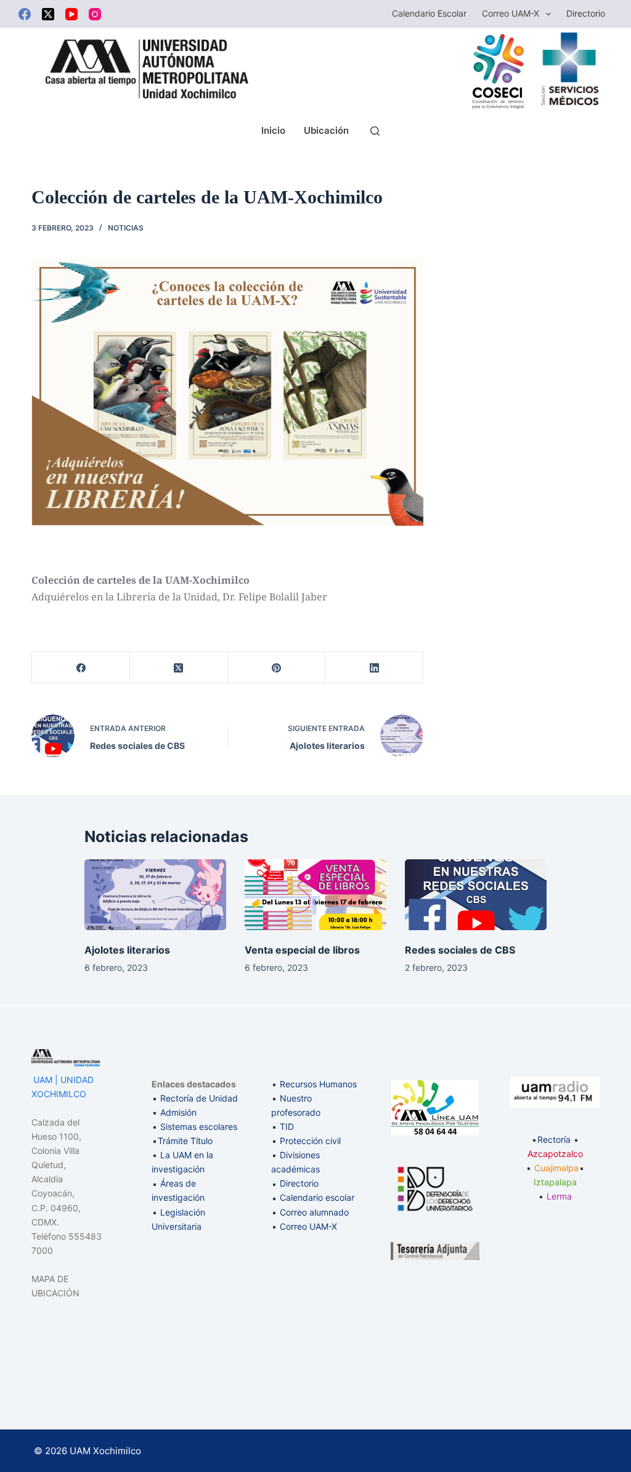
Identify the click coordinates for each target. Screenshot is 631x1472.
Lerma (559, 1196)
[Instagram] (95, 14)
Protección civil (310, 1140)
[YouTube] (71, 14)
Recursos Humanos (318, 1084)
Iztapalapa (555, 1182)
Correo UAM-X (510, 13)
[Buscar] (375, 131)
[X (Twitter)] (48, 14)
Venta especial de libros (302, 950)
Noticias (126, 227)
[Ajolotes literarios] (155, 894)
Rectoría (554, 1139)
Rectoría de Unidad (199, 1098)
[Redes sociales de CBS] (476, 894)
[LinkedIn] (374, 668)
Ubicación (326, 130)
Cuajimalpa (556, 1168)
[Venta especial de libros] (315, 894)
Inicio (273, 130)
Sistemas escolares (198, 1126)
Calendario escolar (429, 13)
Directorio (585, 13)
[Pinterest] (277, 668)
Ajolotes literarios (127, 950)
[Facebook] (24, 14)
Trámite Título (185, 1140)
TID (287, 1126)
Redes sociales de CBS (460, 950)
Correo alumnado (314, 1212)
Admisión (178, 1112)
